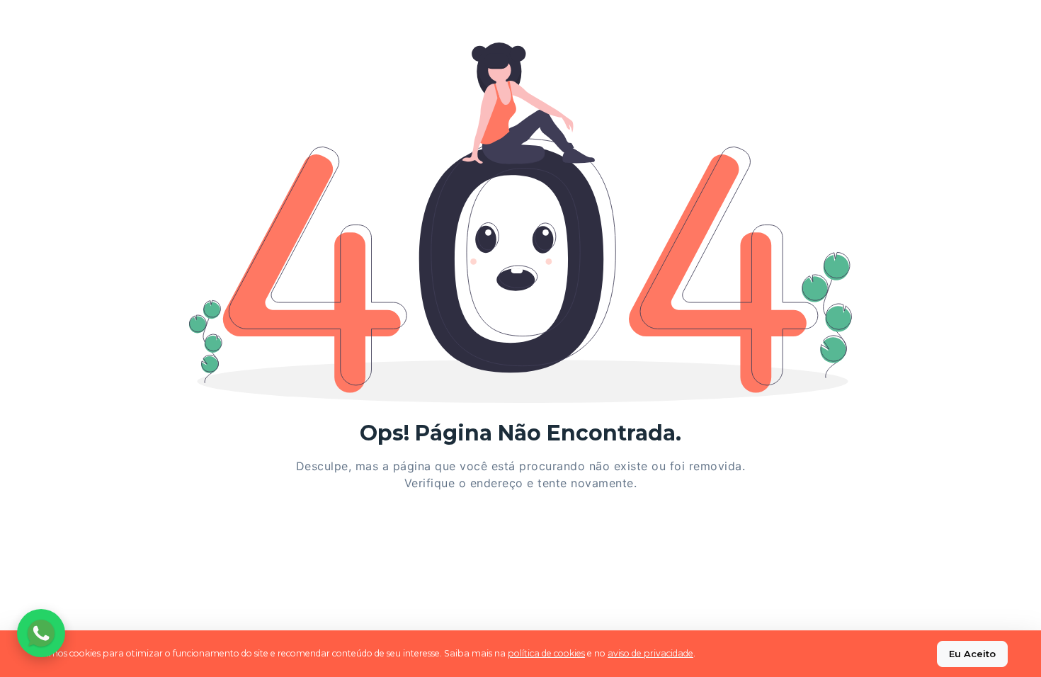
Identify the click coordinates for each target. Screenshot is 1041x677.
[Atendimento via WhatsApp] (41, 633)
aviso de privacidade (650, 653)
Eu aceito (972, 653)
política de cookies (546, 653)
